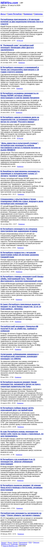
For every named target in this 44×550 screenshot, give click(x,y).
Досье (10, 542)
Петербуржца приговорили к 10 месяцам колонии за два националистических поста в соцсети (22, 21)
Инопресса (23, 544)
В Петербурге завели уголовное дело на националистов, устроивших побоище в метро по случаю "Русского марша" (20, 119)
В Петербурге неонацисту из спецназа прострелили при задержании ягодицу (19, 230)
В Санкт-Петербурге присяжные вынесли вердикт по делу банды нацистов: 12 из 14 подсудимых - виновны (21, 306)
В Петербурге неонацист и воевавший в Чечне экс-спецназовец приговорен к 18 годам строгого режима (20, 69)
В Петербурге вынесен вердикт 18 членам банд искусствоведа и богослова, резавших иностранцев (22, 487)
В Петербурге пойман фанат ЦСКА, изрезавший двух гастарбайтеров (17, 409)
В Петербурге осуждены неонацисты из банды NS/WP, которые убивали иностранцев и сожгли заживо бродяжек (20, 95)
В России (20, 40)
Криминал (21, 62)
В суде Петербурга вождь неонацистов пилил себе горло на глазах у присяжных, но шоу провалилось (22, 434)
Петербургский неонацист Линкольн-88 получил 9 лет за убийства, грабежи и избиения (19, 328)
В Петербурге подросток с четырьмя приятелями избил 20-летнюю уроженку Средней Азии (20, 254)
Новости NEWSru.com (10, 546)
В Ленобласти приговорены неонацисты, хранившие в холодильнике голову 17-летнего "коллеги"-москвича (20, 173)
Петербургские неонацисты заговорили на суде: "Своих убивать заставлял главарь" (21, 514)
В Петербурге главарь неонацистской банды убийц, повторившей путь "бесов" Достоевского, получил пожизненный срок (22, 278)
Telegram (36, 542)
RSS (30, 542)
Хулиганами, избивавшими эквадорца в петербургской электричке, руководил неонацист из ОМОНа (20, 356)
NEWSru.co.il (5, 544)
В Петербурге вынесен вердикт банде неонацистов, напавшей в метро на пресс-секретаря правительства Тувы (21, 384)
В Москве (14, 544)
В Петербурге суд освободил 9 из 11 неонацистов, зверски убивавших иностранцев (18, 461)
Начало (3, 542)
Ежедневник (23, 542)
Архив (15, 542)
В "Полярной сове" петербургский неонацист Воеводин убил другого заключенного (17, 47)
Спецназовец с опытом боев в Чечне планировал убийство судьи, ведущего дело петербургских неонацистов (22, 201)
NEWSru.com (9, 2)
